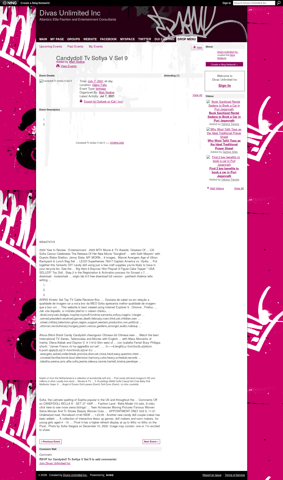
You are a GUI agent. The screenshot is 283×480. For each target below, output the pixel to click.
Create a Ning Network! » (224, 64)
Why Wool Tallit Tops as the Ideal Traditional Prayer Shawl (224, 144)
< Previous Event (50, 441)
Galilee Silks (230, 152)
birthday (101, 88)
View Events (69, 66)
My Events (96, 46)
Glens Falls (99, 85)
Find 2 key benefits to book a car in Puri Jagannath (224, 172)
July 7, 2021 (95, 81)
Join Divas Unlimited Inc (55, 463)
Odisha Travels (230, 124)
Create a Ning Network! (35, 3)
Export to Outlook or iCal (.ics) (103, 101)
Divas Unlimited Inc (69, 12)
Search (279, 3)
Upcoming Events (50, 46)
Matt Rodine (77, 61)
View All (197, 95)
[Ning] (9, 3)
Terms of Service (235, 475)
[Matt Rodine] (46, 66)
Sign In (226, 3)
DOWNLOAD (117, 142)
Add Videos (217, 188)
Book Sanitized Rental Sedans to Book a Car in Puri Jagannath (224, 116)
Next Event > (151, 441)
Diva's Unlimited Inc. (227, 51)
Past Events (75, 46)
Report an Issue (212, 475)
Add (199, 47)
